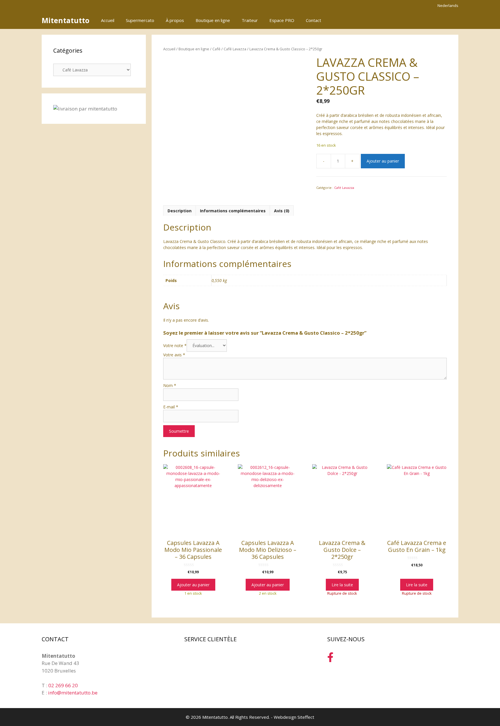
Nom (169, 385)
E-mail (170, 407)
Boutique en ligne (213, 20)
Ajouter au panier (383, 161)
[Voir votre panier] (450, 20)
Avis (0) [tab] (281, 210)
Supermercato (140, 20)
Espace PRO (281, 20)
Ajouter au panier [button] (193, 584)
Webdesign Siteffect (294, 717)
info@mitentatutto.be (73, 692)
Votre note (175, 345)
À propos (175, 20)
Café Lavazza (235, 48)
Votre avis (174, 355)
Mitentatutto (65, 20)
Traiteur (250, 20)
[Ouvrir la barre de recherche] (434, 20)
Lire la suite (342, 584)
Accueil (107, 20)
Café (216, 48)
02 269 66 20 (63, 685)
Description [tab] (180, 210)
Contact (313, 20)
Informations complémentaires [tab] (233, 210)
